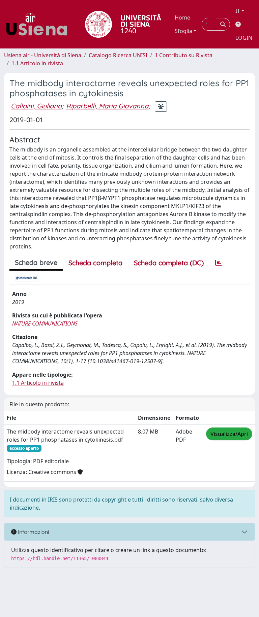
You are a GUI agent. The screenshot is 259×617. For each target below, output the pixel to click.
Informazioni (33, 531)
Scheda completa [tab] (95, 263)
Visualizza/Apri (229, 434)
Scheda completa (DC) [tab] (169, 263)
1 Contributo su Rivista (183, 55)
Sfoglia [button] (183, 31)
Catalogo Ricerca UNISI (118, 55)
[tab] (218, 263)
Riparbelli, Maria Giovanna (107, 106)
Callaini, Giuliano (36, 106)
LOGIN (243, 37)
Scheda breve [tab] (36, 262)
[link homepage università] (123, 24)
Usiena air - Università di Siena (42, 55)
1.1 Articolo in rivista (37, 63)
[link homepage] (39, 24)
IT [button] (237, 10)
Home (182, 17)
